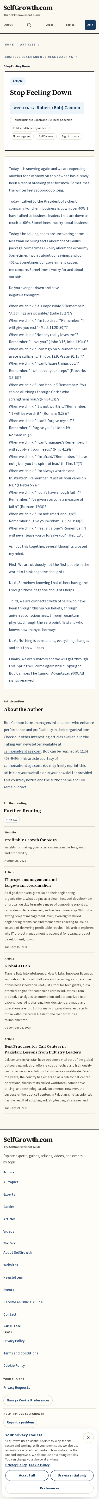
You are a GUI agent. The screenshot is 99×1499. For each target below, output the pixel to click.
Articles (27, 45)
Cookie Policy (14, 1365)
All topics (10, 1182)
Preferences (49, 1488)
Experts (9, 1194)
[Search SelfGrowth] (29, 25)
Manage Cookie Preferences (28, 1400)
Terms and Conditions (20, 1353)
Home (9, 45)
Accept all (27, 1475)
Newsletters (13, 1277)
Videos (8, 1231)
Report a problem (20, 1422)
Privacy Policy (14, 1341)
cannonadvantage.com (22, 751)
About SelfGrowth (17, 1252)
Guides (8, 1206)
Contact (10, 1314)
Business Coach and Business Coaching (39, 57)
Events (8, 1289)
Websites (10, 1265)
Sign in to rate (70, 136)
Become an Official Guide (23, 1302)
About (8, 25)
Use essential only (72, 1475)
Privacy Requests (16, 1387)
